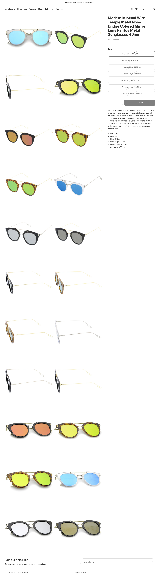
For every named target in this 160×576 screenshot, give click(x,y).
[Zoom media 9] (29, 233)
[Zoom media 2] (78, 37)
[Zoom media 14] (78, 332)
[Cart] (153, 9)
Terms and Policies (80, 572)
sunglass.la (13, 572)
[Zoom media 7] (29, 184)
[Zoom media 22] (78, 528)
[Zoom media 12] (78, 282)
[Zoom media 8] (78, 184)
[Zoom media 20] (78, 479)
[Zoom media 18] (78, 430)
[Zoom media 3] (29, 86)
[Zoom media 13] (29, 332)
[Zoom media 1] (29, 37)
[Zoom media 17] (29, 430)
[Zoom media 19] (29, 479)
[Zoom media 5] (29, 135)
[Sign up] (151, 561)
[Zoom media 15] (29, 381)
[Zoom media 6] (78, 135)
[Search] (143, 9)
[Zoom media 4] (78, 86)
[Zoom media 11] (29, 282)
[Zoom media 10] (78, 233)
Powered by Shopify (24, 572)
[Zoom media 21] (29, 528)
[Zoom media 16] (78, 381)
